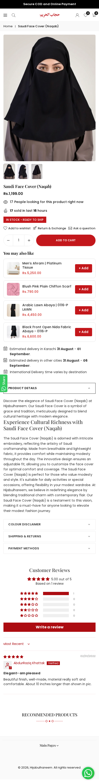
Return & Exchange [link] (52, 228)
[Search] (13, 15)
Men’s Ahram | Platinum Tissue (41, 265)
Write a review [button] (50, 627)
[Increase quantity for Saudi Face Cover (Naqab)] (29, 240)
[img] (13, 656)
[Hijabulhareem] (50, 14)
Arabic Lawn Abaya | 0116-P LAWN (45, 307)
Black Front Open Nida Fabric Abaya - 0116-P (46, 329)
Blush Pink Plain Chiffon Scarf (46, 286)
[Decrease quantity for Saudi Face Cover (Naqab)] (8, 240)
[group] (49, 98)
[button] (29, 593)
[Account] (77, 15)
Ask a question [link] (84, 228)
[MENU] (5, 15)
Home (8, 26)
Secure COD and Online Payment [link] (49, 4)
